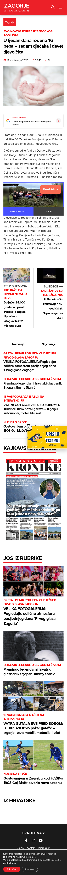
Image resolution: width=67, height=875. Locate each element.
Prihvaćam (12, 869)
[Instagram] (33, 840)
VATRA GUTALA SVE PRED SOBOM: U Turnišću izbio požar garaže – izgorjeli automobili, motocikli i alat (31, 405)
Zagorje (9, 22)
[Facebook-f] (26, 840)
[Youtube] (41, 840)
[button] (53, 7)
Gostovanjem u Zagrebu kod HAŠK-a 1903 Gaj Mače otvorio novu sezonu (33, 778)
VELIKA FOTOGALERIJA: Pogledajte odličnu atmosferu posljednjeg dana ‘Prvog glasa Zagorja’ (29, 361)
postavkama (9, 863)
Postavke (29, 869)
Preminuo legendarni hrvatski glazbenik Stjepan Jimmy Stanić (32, 383)
